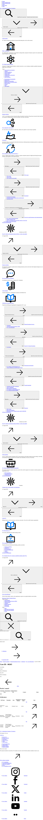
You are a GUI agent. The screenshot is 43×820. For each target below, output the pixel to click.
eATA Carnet (9, 177)
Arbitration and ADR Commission (13, 386)
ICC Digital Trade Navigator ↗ (10, 153)
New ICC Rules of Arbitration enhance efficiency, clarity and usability (14, 423)
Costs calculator (5, 290)
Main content (4, 5)
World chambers (15, 443)
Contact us (2, 735)
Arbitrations (4, 651)
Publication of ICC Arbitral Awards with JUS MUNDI (16, 411)
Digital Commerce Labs (11, 219)
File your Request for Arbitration (8, 278)
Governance (9, 347)
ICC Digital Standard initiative (7, 64)
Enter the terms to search (4, 630)
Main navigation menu (6, 2)
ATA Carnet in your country (12, 178)
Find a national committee (4, 760)
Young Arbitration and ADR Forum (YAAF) (15, 367)
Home (1, 661)
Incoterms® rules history (11, 196)
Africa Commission (10, 387)
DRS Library (9, 409)
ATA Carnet (9, 176)
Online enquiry (5, 742)
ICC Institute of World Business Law (13, 366)
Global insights (15, 27)
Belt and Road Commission (11, 388)
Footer (3, 6)
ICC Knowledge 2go (6, 530)
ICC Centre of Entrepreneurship (12, 218)
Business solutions (23, 99)
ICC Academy (7, 543)
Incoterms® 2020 (10, 198)
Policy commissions (5, 50)
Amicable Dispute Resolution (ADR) (13, 326)
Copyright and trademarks (6, 763)
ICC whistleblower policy (6, 766)
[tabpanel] (21, 693)
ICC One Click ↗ (7, 127)
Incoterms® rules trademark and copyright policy (15, 197)
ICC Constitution (5, 762)
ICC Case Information (11, 327)
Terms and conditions (6, 764)
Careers (3, 741)
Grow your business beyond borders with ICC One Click (17, 220)
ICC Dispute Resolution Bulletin (12, 390)
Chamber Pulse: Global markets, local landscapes (11, 487)
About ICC (22, 507)
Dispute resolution (15, 254)
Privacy (3, 765)
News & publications (23, 579)
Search (3, 4)
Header (3, 1)
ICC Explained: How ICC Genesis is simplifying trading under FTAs (14, 555)
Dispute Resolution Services (15, 661)
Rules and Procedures (10, 410)
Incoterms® (4, 140)
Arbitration (9, 325)
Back (20, 36)
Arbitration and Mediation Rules (8, 303)
